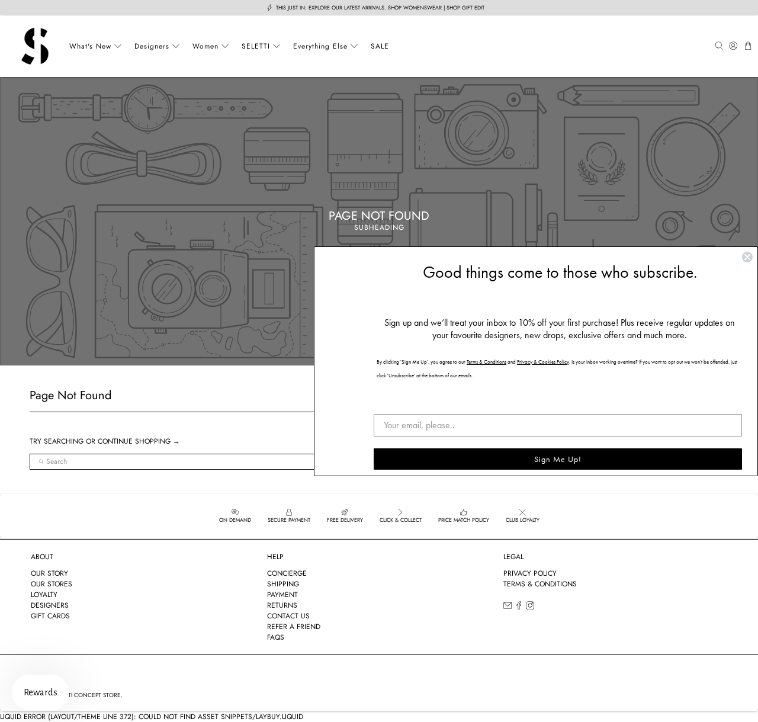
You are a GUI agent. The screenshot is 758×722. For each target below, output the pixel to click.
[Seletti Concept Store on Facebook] (519, 607)
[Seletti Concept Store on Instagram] (530, 607)
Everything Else (320, 46)
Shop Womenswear (415, 7)
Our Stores (51, 584)
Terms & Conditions (540, 584)
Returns (282, 605)
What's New (90, 46)
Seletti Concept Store (86, 695)
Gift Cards (50, 616)
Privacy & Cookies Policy (543, 361)
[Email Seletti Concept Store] (507, 607)
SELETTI (256, 46)
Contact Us (288, 616)
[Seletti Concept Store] (35, 46)
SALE (380, 46)
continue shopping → (139, 441)
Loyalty (44, 594)
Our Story (49, 573)
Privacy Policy (530, 573)
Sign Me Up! (558, 459)
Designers (151, 46)
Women (205, 46)
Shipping (283, 584)
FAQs (275, 637)
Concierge (287, 573)
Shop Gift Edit (465, 7)
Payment (282, 594)
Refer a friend (293, 626)
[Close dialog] (747, 257)
